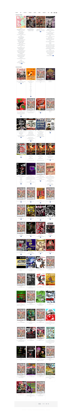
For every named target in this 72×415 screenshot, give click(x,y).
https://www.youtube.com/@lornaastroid (31, 134)
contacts (44, 12)
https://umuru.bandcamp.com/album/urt (21, 51)
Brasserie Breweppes (51, 156)
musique (30, 12)
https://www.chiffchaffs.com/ (21, 36)
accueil (17, 12)
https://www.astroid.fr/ (21, 31)
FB (40, 31)
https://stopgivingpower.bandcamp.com (21, 136)
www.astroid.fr (21, 134)
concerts (25, 12)
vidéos (39, 12)
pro (48, 12)
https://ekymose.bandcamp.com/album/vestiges (50, 48)
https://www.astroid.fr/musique (30, 133)
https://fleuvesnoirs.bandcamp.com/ (21, 40)
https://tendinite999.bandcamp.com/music (21, 47)
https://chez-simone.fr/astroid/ (30, 137)
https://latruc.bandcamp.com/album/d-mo (40, 134)
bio (20, 12)
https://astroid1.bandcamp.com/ (50, 53)
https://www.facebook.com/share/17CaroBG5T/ (40, 136)
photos (35, 12)
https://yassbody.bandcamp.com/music (21, 55)
